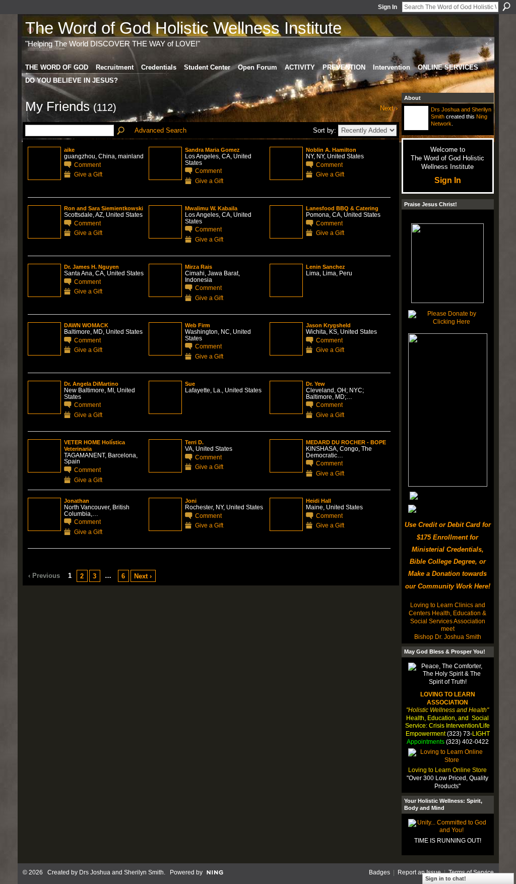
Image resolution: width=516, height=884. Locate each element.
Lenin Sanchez (325, 267)
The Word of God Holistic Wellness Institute (183, 28)
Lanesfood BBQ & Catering (342, 208)
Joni (191, 501)
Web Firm (197, 325)
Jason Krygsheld (328, 325)
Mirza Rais (198, 267)
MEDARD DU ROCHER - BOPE (346, 442)
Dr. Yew (315, 384)
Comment (87, 164)
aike (69, 150)
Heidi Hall (318, 501)
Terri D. (194, 442)
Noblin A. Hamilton (331, 150)
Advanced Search (160, 130)
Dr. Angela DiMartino (91, 384)
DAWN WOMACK (86, 325)
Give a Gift (88, 174)
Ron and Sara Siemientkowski (103, 208)
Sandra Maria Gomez (212, 150)
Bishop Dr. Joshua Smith (447, 636)
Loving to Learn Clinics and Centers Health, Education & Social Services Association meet (447, 617)
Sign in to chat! (445, 878)
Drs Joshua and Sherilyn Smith (121, 872)
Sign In (387, 7)
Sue (190, 384)
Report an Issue (419, 872)
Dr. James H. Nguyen (91, 267)
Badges (379, 872)
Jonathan (76, 501)
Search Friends (121, 131)
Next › (143, 576)
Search (506, 6)
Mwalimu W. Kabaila (211, 208)
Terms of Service (471, 872)
